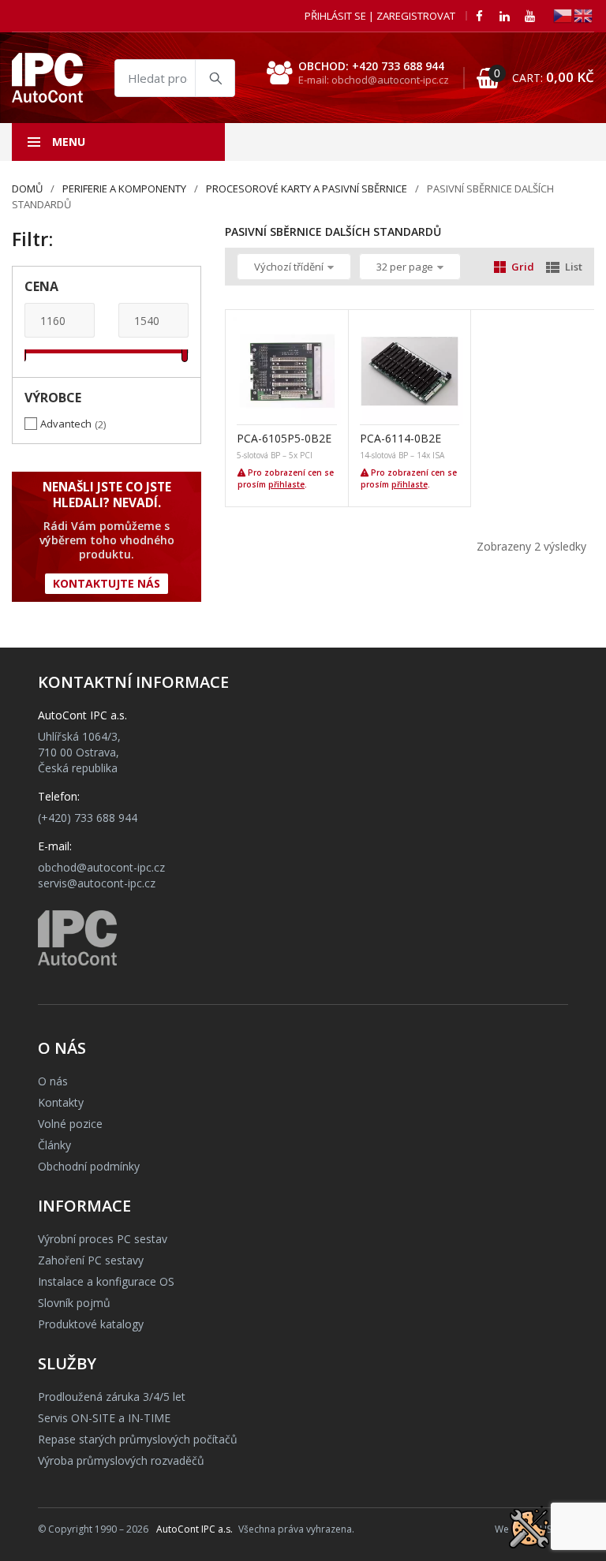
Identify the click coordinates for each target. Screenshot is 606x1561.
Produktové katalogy (91, 1323)
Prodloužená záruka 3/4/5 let (111, 1396)
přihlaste (286, 484)
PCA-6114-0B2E (400, 438)
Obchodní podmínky (89, 1166)
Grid (522, 267)
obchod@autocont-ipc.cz (101, 867)
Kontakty (61, 1102)
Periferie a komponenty (124, 188)
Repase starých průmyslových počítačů (138, 1439)
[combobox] (174, 78)
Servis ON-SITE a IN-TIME (104, 1417)
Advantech (66, 423)
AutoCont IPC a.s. (194, 1529)
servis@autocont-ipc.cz (96, 883)
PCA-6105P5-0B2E (284, 438)
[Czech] (563, 14)
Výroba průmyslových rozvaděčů (121, 1460)
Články (54, 1144)
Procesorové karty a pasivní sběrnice (306, 188)
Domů (27, 188)
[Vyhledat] (214, 78)
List (573, 267)
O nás (53, 1081)
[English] (584, 14)
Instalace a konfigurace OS (106, 1281)
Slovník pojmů (74, 1302)
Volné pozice (70, 1123)
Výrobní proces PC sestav (102, 1238)
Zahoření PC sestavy (91, 1260)
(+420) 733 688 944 (87, 817)
